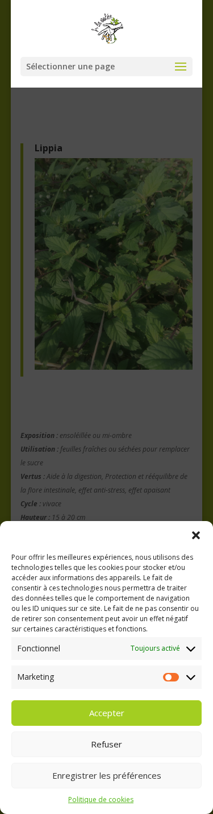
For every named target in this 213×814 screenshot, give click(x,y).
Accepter (106, 712)
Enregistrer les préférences (106, 775)
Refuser (106, 744)
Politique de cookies (100, 799)
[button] (196, 535)
